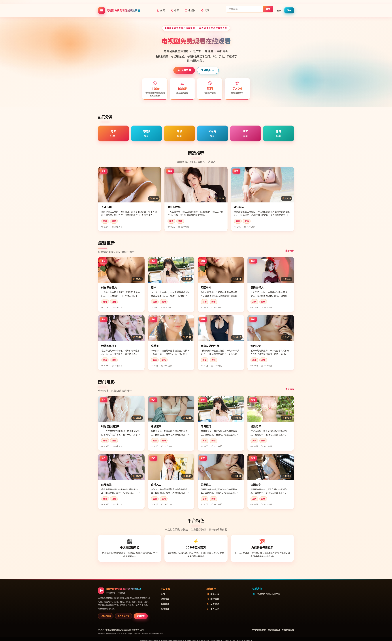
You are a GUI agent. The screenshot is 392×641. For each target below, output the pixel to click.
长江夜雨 (106, 207)
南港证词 (206, 426)
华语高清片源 (274, 629)
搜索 (268, 9)
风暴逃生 (206, 484)
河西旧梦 (256, 346)
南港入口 (156, 484)
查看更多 (289, 250)
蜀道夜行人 (257, 287)
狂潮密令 (256, 484)
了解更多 (206, 70)
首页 (162, 10)
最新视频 (165, 604)
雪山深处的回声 (210, 346)
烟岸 (153, 287)
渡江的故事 (174, 207)
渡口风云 (239, 207)
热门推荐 (165, 609)
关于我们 (214, 604)
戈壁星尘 (156, 346)
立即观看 (186, 70)
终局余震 (106, 484)
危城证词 (156, 426)
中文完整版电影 (259, 629)
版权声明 (214, 599)
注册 (289, 10)
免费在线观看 (288, 629)
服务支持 (214, 594)
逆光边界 (256, 426)
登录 (279, 10)
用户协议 (214, 609)
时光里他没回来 (110, 426)
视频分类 (165, 599)
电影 (176, 10)
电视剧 (191, 10)
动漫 (207, 10)
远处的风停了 (109, 346)
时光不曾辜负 (109, 287)
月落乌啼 (206, 287)
